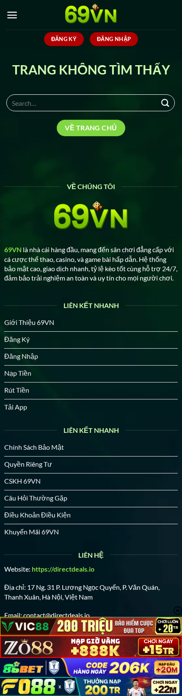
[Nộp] (165, 102)
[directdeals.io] (91, 15)
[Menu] (12, 15)
